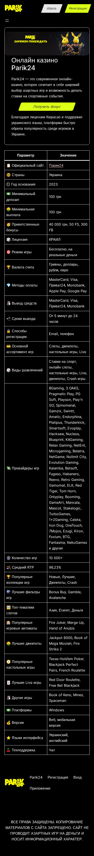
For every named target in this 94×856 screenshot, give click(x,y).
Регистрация (78, 8)
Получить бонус (47, 106)
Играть (51, 8)
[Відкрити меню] (7, 20)
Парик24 (56, 165)
